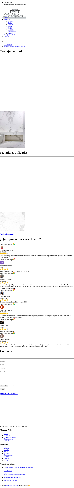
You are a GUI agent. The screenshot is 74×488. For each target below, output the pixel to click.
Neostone (10, 30)
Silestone (10, 33)
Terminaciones (8, 439)
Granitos (10, 24)
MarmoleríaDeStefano (11, 485)
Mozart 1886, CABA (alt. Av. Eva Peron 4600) (18, 467)
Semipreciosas (12, 31)
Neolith (10, 28)
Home (6, 17)
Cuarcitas (10, 21)
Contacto (6, 36)
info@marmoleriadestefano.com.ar (15, 4)
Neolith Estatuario (7, 234)
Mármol (10, 26)
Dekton (10, 23)
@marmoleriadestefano (11, 480)
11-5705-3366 (8, 2)
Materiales (7, 19)
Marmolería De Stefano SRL (12, 477)
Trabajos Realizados (10, 35)
